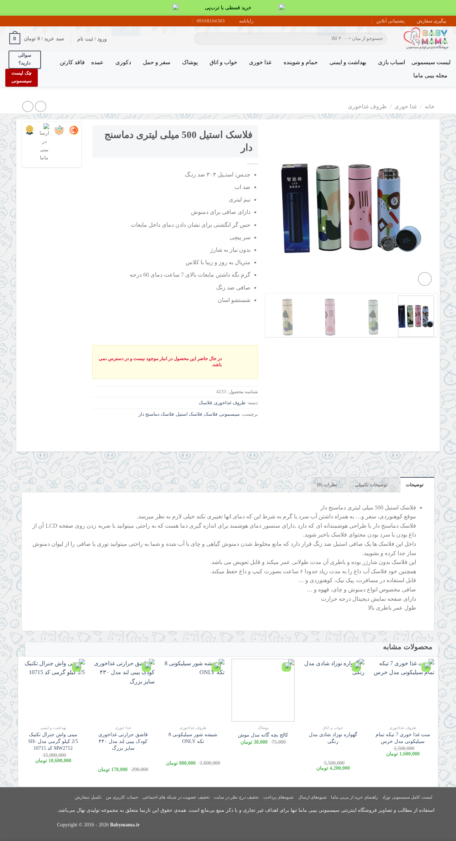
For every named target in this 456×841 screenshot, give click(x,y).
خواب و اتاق (223, 62)
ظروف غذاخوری (367, 106)
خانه (430, 106)
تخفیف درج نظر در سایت (236, 797)
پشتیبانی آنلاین (390, 21)
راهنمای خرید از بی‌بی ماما (354, 797)
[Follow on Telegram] (9, 21)
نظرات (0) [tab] (327, 484)
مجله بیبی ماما (430, 75)
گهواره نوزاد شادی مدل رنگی (333, 738)
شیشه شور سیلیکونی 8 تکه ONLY (193, 738)
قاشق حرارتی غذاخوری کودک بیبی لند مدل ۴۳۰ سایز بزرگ (123, 741)
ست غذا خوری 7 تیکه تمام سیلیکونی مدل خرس (402, 738)
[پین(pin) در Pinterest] (213, 430)
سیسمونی (229, 414)
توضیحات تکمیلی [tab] (371, 484)
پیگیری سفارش (431, 21)
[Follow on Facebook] (36, 21)
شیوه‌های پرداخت (278, 797)
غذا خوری (260, 62)
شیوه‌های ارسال (312, 797)
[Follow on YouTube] (16, 21)
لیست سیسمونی (431, 62)
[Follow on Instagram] (29, 21)
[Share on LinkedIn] (200, 430)
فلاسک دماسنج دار (156, 414)
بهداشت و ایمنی (348, 62)
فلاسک (205, 402)
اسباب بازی (391, 62)
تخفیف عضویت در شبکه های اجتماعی (175, 797)
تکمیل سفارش (88, 797)
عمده (97, 62)
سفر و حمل (156, 62)
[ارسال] (201, 39)
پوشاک (190, 62)
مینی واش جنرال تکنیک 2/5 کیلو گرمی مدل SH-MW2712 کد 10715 (53, 741)
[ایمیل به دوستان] (226, 430)
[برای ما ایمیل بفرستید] (22, 21)
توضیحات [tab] (415, 484)
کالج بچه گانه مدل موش (263, 735)
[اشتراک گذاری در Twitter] (238, 430)
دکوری (123, 62)
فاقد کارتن (72, 62)
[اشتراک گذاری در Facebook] (251, 430)
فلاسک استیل (189, 414)
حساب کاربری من (122, 797)
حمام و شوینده (300, 62)
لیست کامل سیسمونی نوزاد (407, 797)
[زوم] (425, 279)
